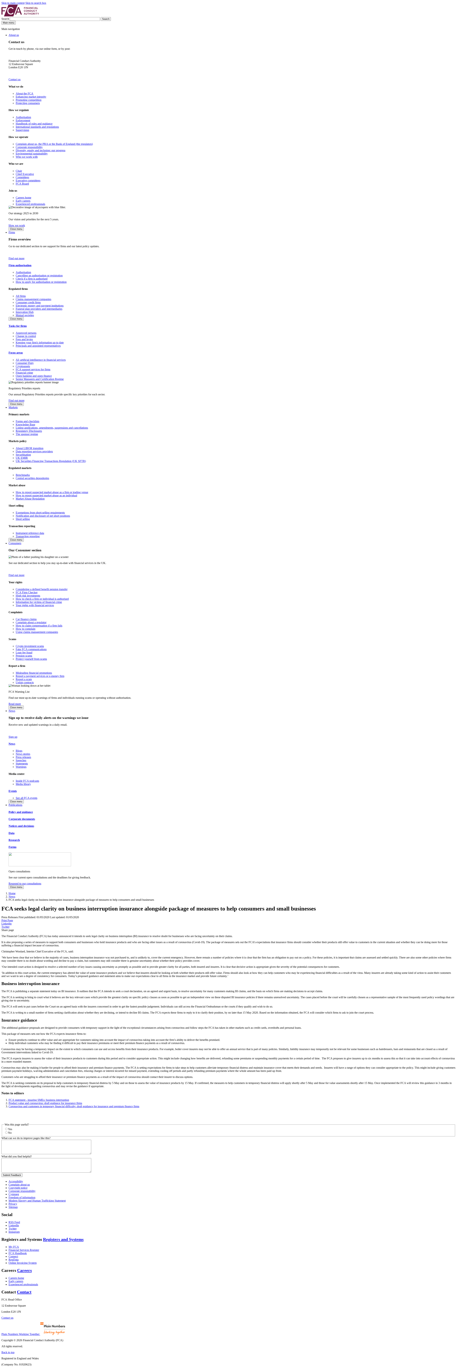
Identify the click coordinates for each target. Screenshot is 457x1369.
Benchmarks (23, 474)
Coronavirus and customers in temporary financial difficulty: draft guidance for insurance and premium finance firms (74, 1106)
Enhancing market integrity (31, 96)
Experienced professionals (30, 204)
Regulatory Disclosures (29, 430)
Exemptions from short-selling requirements (40, 512)
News (12, 710)
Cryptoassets (23, 366)
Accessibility (16, 1181)
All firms (21, 296)
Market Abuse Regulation (30, 498)
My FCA (14, 1246)
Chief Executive (25, 174)
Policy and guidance (21, 812)
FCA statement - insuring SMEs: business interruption (39, 1099)
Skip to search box (35, 2)
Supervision (22, 130)
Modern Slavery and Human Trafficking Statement (37, 1200)
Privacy (13, 1203)
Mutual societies (25, 315)
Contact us (15, 79)
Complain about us (19, 1184)
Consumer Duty (25, 363)
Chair (19, 170)
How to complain (25, 628)
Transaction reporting (28, 536)
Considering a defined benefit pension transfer (41, 589)
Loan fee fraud (24, 652)
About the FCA (24, 93)
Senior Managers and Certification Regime (40, 379)
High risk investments (28, 595)
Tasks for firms (18, 325)
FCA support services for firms (33, 369)
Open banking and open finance (34, 375)
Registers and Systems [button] (63, 1239)
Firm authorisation (20, 265)
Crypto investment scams (30, 646)
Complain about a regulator (31, 622)
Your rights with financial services (35, 605)
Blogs (19, 750)
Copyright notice (18, 1187)
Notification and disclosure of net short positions (43, 515)
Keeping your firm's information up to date (40, 342)
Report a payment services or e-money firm (40, 676)
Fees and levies (24, 339)
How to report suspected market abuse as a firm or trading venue (52, 492)
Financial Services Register (24, 1250)
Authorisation (23, 117)
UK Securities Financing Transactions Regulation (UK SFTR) (51, 461)
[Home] (20, 15)
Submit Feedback (12, 1175)
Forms (12, 846)
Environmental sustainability (32, 153)
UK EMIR (22, 457)
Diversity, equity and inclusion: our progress (40, 150)
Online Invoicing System (23, 1262)
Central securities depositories (32, 478)
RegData (14, 1259)
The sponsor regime (27, 434)
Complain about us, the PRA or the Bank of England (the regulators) (54, 143)
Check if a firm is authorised (31, 278)
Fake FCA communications (31, 649)
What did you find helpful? (16, 1156)
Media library (23, 784)
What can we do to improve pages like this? (26, 1138)
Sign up (13, 736)
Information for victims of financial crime (39, 602)
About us (14, 35)
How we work (17, 225)
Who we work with (27, 156)
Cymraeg (14, 1194)
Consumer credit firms (28, 302)
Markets (13, 407)
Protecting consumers (28, 103)
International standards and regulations (37, 126)
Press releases (23, 757)
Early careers (23, 200)
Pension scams (24, 655)
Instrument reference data (30, 533)
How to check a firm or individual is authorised (42, 598)
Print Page (7, 920)
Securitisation (23, 454)
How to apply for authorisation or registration (41, 281)
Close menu (16, 229)
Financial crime (24, 372)
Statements (22, 763)
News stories (23, 753)
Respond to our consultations (25, 883)
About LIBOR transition (29, 448)
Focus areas (16, 352)
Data (11, 833)
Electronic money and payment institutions (40, 305)
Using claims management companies (37, 632)
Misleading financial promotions (34, 672)
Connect (13, 1256)
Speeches (21, 760)
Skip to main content (13, 2)
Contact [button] (24, 1292)
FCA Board (22, 183)
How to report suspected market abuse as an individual (46, 495)
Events (13, 791)
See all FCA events (26, 797)
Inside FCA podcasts (27, 780)
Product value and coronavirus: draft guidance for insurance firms (45, 1103)
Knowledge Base (25, 424)
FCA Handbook (18, 1253)
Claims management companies (33, 299)
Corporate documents (22, 819)
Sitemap (13, 1207)
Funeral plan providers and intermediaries (39, 308)
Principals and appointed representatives (38, 345)
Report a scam (24, 679)
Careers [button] (24, 1270)
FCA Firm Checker (26, 592)
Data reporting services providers (34, 451)
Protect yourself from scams (31, 658)
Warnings (21, 766)
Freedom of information (22, 1197)
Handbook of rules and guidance (34, 123)
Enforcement (23, 120)
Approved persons (26, 332)
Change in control (26, 336)
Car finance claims (26, 619)
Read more (15, 703)
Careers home (23, 197)
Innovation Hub (25, 312)
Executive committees (28, 180)
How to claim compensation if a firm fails (39, 625)
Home (12, 893)
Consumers (15, 543)
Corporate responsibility (29, 147)
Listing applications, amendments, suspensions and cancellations (52, 427)
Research (14, 840)
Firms (12, 232)
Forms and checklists (27, 421)
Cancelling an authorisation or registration (39, 275)
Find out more (16, 258)
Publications (15, 804)
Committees (22, 177)
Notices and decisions (21, 825)
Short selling (23, 519)
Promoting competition (28, 99)
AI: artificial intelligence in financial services (41, 359)
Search (5, 18)
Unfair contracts (25, 682)
